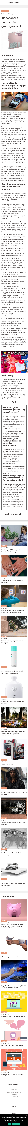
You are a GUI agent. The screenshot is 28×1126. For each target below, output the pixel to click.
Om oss (14, 1113)
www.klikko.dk (15, 1099)
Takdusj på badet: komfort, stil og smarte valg (12, 854)
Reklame (14, 1111)
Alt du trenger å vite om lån (10, 957)
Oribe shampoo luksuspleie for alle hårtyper (12, 702)
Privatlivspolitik (16, 1124)
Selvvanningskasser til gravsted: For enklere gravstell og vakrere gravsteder (13, 734)
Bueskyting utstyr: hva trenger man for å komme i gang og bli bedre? (13, 611)
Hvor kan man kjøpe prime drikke (12, 1045)
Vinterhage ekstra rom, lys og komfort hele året (13, 823)
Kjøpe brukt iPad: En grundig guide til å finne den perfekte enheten (13, 986)
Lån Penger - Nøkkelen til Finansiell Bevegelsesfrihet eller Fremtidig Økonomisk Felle (12, 926)
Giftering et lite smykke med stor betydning (12, 581)
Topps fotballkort (7, 764)
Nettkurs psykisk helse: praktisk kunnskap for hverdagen (11, 551)
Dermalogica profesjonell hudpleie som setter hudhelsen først (12, 672)
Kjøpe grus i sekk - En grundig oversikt (13, 1016)
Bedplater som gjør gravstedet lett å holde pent (13, 642)
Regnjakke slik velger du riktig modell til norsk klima (14, 793)
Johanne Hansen (17, 13)
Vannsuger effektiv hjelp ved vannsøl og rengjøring (13, 884)
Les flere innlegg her (14, 514)
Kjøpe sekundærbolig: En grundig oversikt (12, 1075)
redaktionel (5, 10)
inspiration (4, 545)
